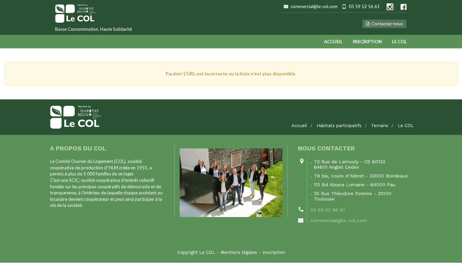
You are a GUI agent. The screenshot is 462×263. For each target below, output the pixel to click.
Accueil (333, 41)
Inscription (367, 41)
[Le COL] (231, 117)
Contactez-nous (387, 23)
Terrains (379, 125)
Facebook (403, 6)
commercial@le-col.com (314, 6)
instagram (390, 6)
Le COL (399, 41)
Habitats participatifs (339, 125)
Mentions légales (239, 252)
